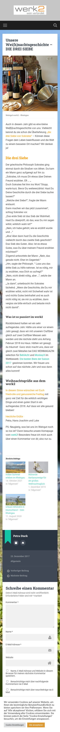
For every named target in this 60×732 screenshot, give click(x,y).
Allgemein (16, 561)
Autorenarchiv (16, 543)
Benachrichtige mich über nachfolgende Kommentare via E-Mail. (27, 682)
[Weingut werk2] (30, 10)
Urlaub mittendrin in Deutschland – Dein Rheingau (15, 510)
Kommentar (12, 602)
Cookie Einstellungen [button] (15, 725)
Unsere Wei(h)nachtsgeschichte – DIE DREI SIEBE (29, 45)
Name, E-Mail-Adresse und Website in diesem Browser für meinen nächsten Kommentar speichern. (29, 673)
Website (9, 657)
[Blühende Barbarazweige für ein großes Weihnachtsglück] (38, 467)
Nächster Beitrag (19, 575)
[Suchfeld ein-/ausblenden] (55, 25)
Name (9, 632)
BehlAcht (24, 355)
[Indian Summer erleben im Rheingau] (15, 467)
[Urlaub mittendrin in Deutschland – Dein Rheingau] (15, 499)
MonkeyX (40, 355)
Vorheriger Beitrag (20, 570)
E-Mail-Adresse (13, 644)
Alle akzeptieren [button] (36, 725)
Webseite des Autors (23, 543)
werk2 (14, 434)
